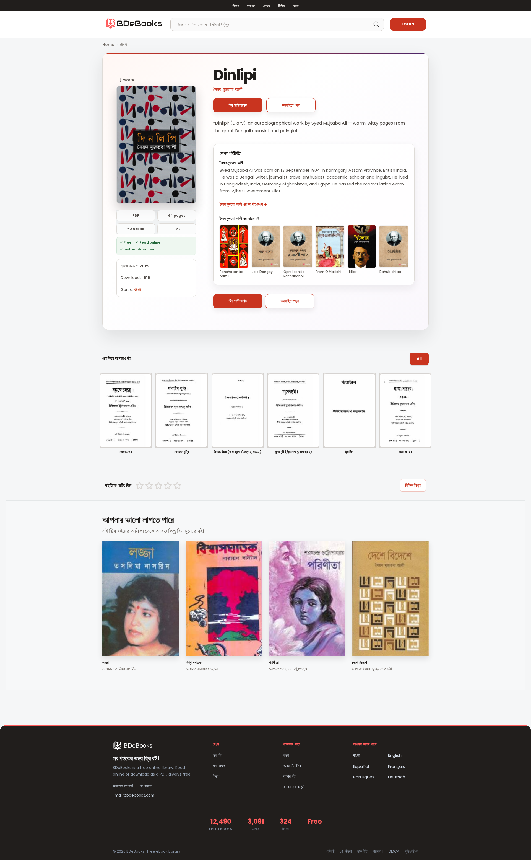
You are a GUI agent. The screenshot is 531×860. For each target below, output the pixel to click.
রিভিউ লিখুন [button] (413, 485)
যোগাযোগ (146, 786)
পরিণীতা (274, 662)
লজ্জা (105, 662)
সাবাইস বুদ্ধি (181, 452)
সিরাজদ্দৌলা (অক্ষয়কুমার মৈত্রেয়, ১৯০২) (237, 452)
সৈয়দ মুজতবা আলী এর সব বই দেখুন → (243, 204)
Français (396, 766)
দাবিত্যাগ (378, 851)
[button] (126, 80)
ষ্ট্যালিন (349, 452)
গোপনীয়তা (346, 851)
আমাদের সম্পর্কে (123, 786)
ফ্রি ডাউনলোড (238, 105)
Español (361, 766)
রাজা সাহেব (405, 452)
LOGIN (408, 24)
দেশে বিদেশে (359, 662)
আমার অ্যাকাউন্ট (293, 787)
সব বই (251, 6)
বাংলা (356, 755)
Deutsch (396, 777)
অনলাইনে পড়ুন (291, 105)
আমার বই (289, 776)
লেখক (266, 6)
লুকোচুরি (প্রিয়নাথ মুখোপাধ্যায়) (293, 452)
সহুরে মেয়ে (125, 452)
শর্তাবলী (330, 851)
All (419, 358)
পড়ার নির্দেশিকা (293, 766)
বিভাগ (236, 6)
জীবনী (123, 44)
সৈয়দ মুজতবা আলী (227, 89)
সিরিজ (281, 6)
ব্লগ (295, 6)
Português (363, 777)
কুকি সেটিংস (411, 851)
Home (108, 44)
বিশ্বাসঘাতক (193, 662)
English (395, 755)
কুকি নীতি (362, 851)
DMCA (394, 851)
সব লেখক (219, 766)
